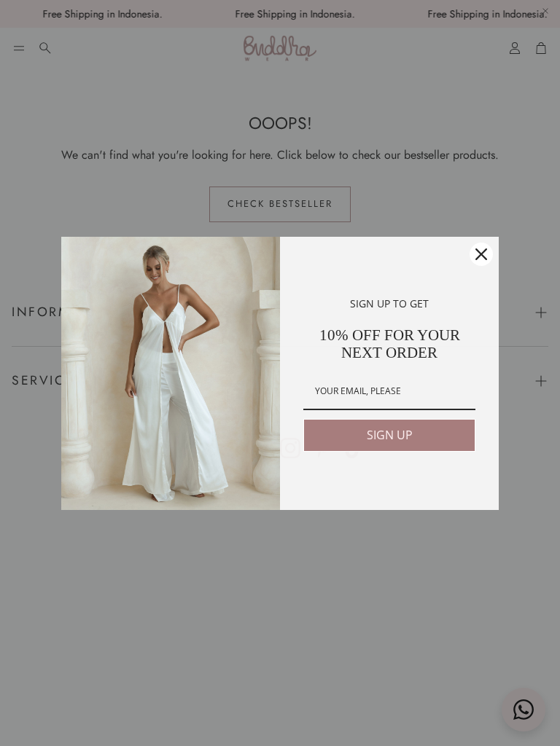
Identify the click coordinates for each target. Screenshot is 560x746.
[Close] (481, 254)
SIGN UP (390, 435)
